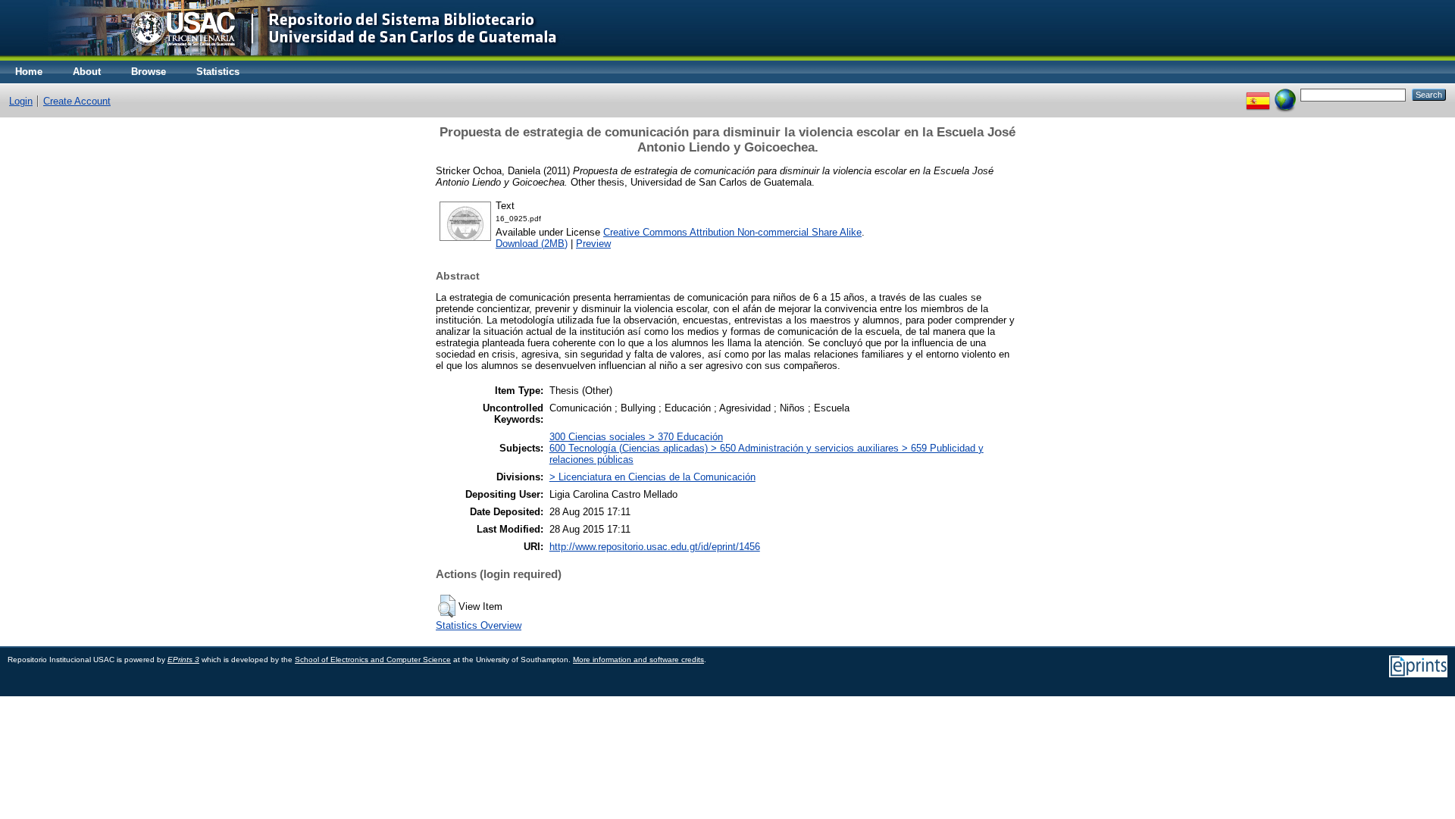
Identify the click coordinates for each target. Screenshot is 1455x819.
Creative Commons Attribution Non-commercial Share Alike (732, 232)
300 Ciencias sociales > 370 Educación (636, 436)
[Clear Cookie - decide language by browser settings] (1285, 94)
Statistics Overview (478, 625)
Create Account (77, 101)
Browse (148, 71)
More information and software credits (638, 659)
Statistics (217, 71)
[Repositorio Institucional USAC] (292, 57)
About (87, 71)
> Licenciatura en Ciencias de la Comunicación (652, 477)
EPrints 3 (183, 659)
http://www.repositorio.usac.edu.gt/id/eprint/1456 (654, 546)
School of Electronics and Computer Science (373, 659)
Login (21, 101)
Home (28, 71)
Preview (593, 243)
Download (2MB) (532, 243)
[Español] (1258, 94)
